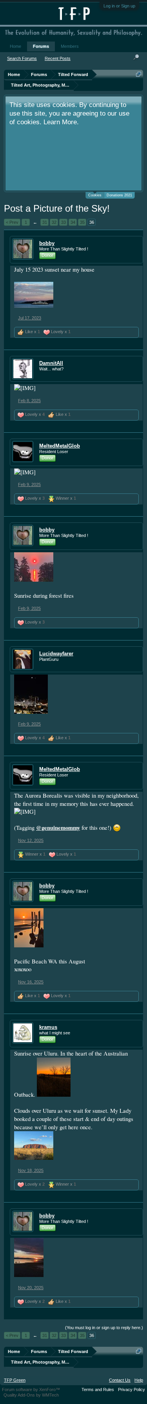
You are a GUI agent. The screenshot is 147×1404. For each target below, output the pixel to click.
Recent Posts (58, 58)
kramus (48, 1027)
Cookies (95, 195)
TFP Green (14, 1380)
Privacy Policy (131, 1389)
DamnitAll (51, 363)
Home (15, 46)
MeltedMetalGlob (59, 446)
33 (63, 222)
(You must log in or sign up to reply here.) (104, 1327)
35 (82, 222)
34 (73, 222)
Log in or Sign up (119, 6)
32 (54, 222)
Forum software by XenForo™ (31, 1389)
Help (138, 1380)
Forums (41, 46)
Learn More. (61, 122)
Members (70, 46)
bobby (46, 243)
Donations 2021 (119, 195)
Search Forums (22, 58)
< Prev (12, 222)
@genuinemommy (58, 828)
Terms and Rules (98, 1389)
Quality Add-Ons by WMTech (31, 1395)
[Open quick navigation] (138, 74)
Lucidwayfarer (56, 654)
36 (91, 222)
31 (44, 222)
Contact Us (120, 1380)
